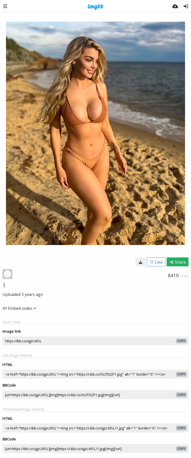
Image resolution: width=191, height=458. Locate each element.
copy (181, 340)
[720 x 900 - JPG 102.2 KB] (140, 261)
